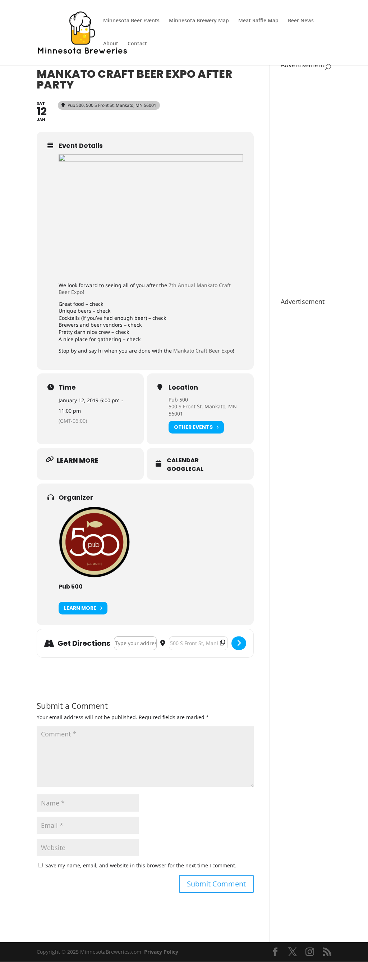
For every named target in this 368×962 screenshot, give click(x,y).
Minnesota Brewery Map (199, 21)
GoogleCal (185, 469)
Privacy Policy (161, 951)
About (110, 44)
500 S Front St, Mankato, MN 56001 (203, 410)
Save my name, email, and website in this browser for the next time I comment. (140, 865)
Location (183, 387)
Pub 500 (178, 399)
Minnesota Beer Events (131, 21)
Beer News (301, 21)
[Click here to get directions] (238, 643)
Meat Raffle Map (258, 21)
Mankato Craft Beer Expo (203, 350)
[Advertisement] (306, 179)
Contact (137, 44)
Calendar (183, 460)
